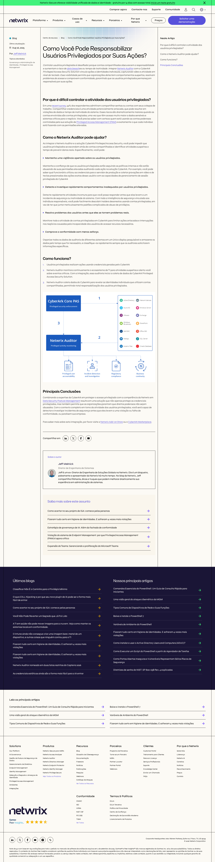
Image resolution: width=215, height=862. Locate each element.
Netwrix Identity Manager (53, 769)
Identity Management (17, 771)
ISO (77, 805)
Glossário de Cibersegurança (87, 755)
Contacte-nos (139, 9)
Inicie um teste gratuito (163, 2)
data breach (73, 68)
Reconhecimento (183, 769)
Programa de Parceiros (119, 751)
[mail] (88, 438)
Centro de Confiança (118, 812)
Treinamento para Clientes (153, 755)
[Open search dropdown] (193, 9)
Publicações (81, 769)
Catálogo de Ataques (84, 780)
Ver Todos (80, 823)
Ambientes (13, 785)
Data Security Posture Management (61, 400)
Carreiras (180, 762)
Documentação (82, 758)
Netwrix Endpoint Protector (53, 765)
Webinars (80, 776)
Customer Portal (149, 751)
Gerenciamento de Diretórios (20, 764)
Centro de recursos (50, 38)
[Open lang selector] (203, 9)
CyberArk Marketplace (139, 421)
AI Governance (15, 755)
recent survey (59, 105)
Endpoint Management (18, 768)
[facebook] (81, 438)
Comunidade (172, 9)
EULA (112, 801)
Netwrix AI (181, 758)
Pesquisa (79, 773)
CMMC (79, 801)
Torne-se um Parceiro (118, 755)
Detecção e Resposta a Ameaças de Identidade (23, 776)
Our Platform (14, 751)
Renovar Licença (150, 758)
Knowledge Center (150, 769)
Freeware (80, 762)
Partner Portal (115, 765)
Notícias (79, 765)
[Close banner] (204, 3)
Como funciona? (168, 59)
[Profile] (186, 9)
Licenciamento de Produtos (121, 819)
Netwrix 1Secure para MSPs (53, 751)
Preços (158, 20)
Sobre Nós (181, 751)
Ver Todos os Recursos (85, 783)
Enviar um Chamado (151, 773)
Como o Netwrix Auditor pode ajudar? (179, 53)
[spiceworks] (50, 840)
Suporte (156, 9)
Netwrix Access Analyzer (52, 755)
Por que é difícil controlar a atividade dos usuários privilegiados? (181, 47)
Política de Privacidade (119, 808)
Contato (180, 776)
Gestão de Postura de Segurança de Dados (23, 759)
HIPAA (78, 808)
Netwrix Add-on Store (111, 421)
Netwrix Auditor (125, 68)
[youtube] (35, 840)
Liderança (181, 755)
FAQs (145, 776)
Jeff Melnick (19, 53)
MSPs (112, 758)
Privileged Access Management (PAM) (96, 122)
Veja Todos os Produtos (52, 776)
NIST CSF (80, 812)
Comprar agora (118, 9)
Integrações (13, 788)
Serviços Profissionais (151, 762)
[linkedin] (66, 438)
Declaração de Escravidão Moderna (124, 815)
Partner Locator (116, 762)
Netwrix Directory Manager (53, 762)
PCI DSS (79, 815)
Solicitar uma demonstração (187, 20)
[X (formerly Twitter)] (73, 438)
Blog (62, 38)
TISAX (78, 819)
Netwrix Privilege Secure (52, 773)
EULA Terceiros (116, 805)
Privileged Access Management (21, 781)
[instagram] (43, 840)
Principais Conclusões (171, 65)
